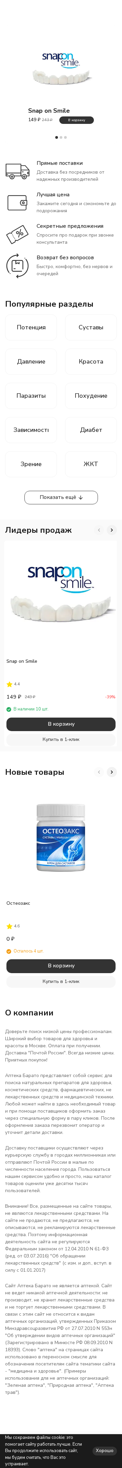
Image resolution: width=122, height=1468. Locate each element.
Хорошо (105, 1451)
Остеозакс (18, 903)
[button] (56, 137)
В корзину (76, 120)
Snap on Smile (21, 661)
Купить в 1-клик (61, 739)
